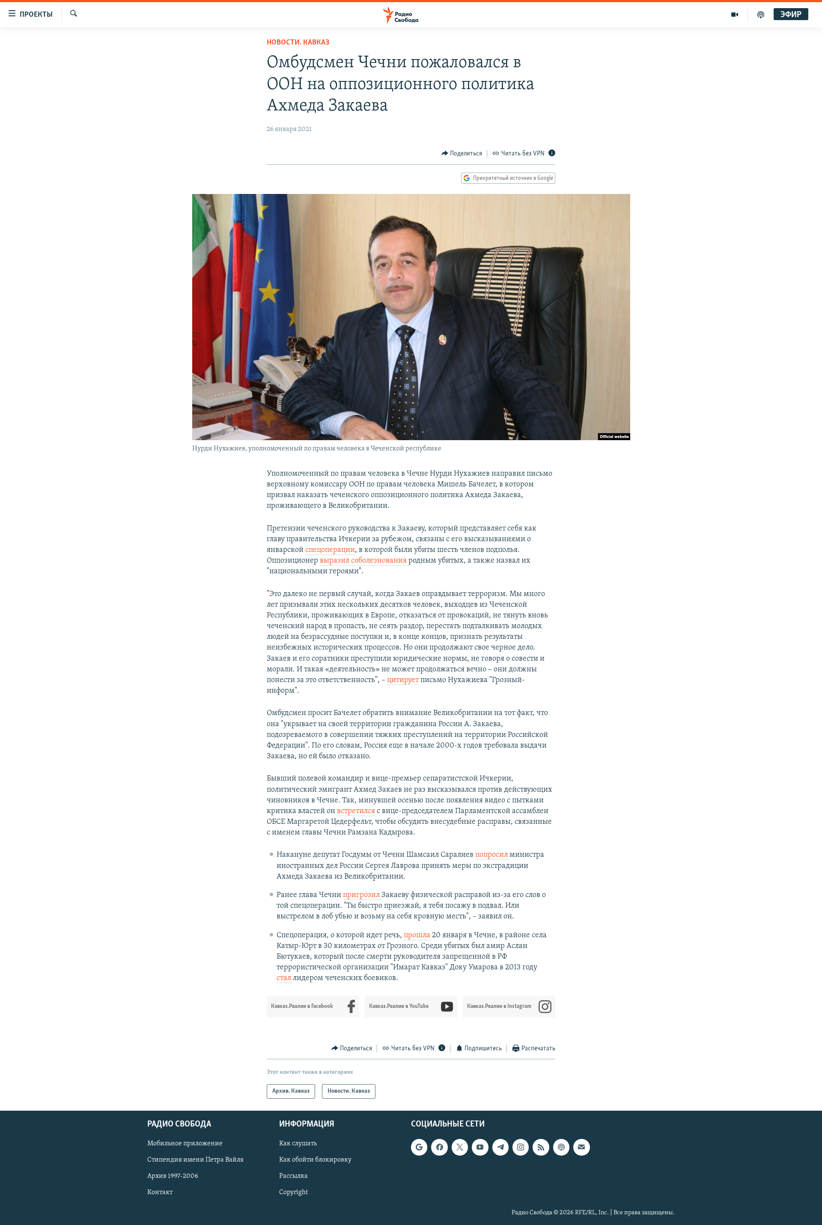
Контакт (160, 1192)
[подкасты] (761, 14)
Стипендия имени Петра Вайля (195, 1159)
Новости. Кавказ (298, 43)
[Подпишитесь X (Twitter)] (460, 1147)
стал (285, 978)
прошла (417, 935)
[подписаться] (581, 1147)
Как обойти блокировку (315, 1159)
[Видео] (735, 14)
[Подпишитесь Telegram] (500, 1147)
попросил (492, 855)
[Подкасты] (561, 1147)
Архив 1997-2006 (172, 1176)
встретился (357, 811)
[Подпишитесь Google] (419, 1147)
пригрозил (362, 895)
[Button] (461, 153)
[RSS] (541, 1147)
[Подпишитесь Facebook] (439, 1147)
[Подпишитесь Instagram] (520, 1147)
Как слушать (298, 1143)
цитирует (403, 680)
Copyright (293, 1192)
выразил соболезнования (364, 561)
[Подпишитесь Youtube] (480, 1147)
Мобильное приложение (185, 1143)
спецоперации (330, 550)
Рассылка (293, 1176)
